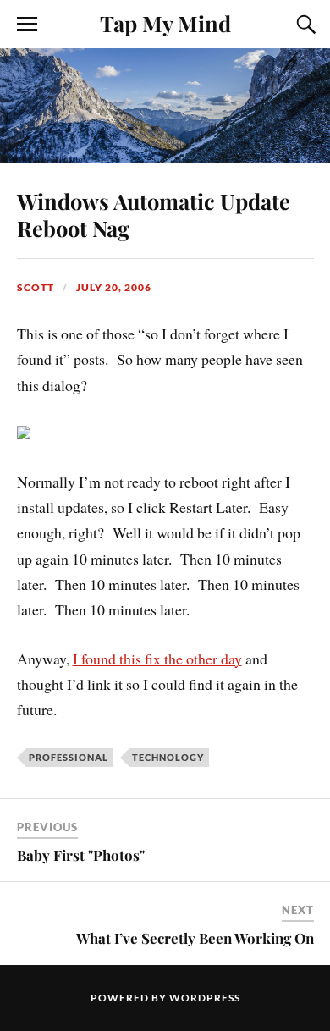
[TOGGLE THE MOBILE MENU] (27, 24)
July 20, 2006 (113, 287)
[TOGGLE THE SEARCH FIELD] (304, 24)
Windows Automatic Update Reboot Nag (153, 214)
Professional (68, 757)
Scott (35, 287)
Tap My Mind (165, 22)
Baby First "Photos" (81, 855)
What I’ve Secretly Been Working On (195, 938)
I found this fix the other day (157, 658)
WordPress (204, 997)
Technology (168, 757)
